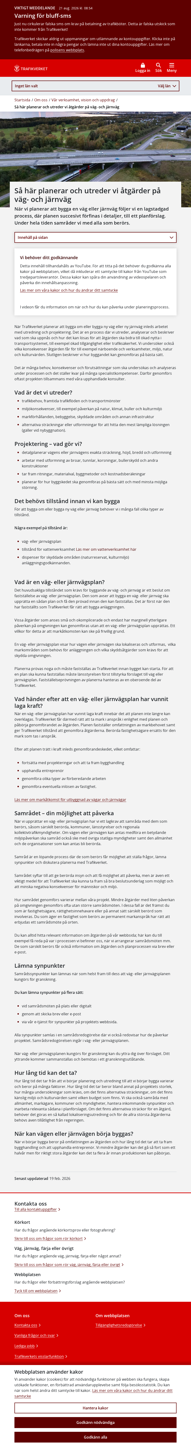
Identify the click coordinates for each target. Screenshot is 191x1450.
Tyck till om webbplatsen (36, 1290)
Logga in (142, 70)
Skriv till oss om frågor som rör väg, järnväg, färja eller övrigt (67, 1264)
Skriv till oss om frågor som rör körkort (48, 1238)
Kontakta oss (25, 1325)
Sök (158, 70)
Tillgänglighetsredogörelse (119, 1325)
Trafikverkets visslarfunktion (39, 1356)
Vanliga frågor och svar (34, 1335)
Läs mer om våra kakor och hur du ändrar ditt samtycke (69, 290)
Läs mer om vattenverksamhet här (106, 549)
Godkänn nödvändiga (95, 1422)
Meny (172, 70)
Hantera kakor (95, 1408)
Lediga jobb (24, 1345)
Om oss (41, 99)
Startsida (22, 99)
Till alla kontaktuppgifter (35, 1209)
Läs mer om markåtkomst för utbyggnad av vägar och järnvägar (70, 799)
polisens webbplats (67, 50)
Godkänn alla (95, 1437)
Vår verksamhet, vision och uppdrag (83, 99)
